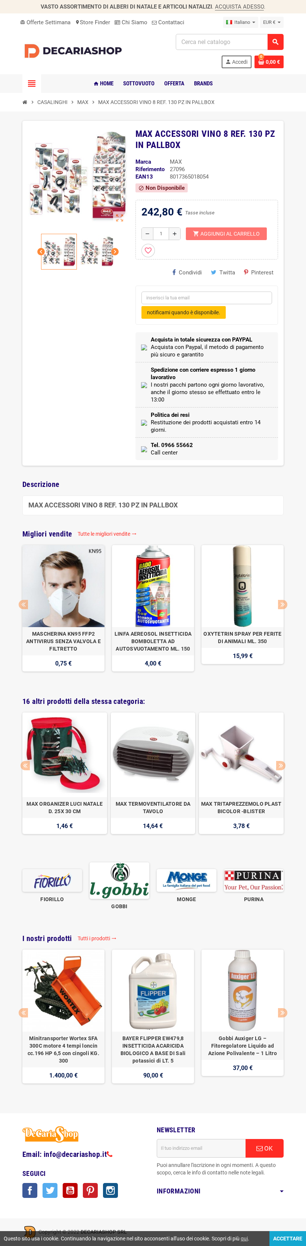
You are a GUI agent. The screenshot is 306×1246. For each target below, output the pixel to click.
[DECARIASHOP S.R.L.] (74, 50)
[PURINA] (254, 880)
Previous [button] (23, 604)
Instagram (110, 1190)
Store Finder (92, 22)
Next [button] (282, 604)
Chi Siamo (133, 22)
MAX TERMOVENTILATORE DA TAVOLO (153, 807)
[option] (63, 612)
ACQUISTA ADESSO (239, 6)
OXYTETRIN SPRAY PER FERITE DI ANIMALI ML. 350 (242, 637)
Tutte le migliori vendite (107, 534)
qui (244, 1239)
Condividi (190, 272)
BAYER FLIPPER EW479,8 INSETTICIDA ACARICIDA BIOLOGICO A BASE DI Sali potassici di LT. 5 (153, 1049)
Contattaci (170, 22)
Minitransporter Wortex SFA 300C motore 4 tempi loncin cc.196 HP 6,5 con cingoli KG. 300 (63, 1049)
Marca (143, 161)
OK (268, 1148)
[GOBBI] (119, 880)
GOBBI (119, 906)
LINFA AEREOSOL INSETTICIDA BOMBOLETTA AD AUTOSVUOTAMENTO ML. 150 (153, 641)
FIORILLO (52, 899)
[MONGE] (186, 880)
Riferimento (150, 169)
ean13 (144, 176)
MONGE (186, 899)
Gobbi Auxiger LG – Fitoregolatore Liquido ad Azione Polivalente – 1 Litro (242, 1045)
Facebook (29, 1190)
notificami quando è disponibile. (183, 312)
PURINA (253, 899)
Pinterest (262, 272)
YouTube (70, 1190)
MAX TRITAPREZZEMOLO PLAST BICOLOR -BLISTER (241, 807)
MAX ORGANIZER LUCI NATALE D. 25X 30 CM (64, 807)
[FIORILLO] (52, 880)
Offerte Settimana (45, 22)
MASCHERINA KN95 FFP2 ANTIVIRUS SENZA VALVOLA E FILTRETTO (63, 641)
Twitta (227, 272)
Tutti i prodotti (97, 938)
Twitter (50, 1190)
